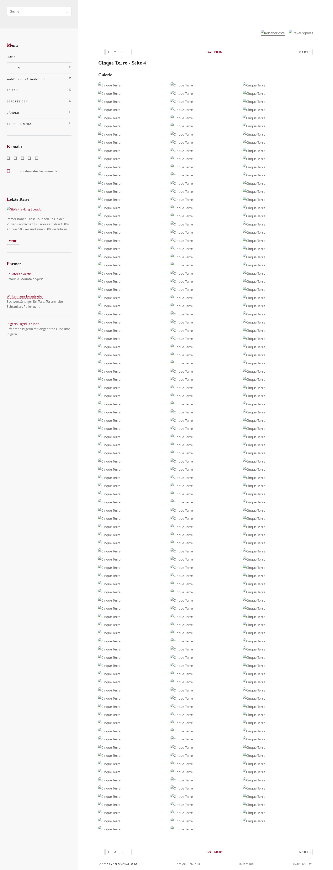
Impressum (246, 864)
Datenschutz (302, 864)
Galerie (214, 52)
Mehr (13, 241)
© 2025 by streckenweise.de (118, 864)
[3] (102, 52)
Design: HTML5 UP (189, 864)
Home (11, 56)
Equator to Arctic (19, 274)
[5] (129, 52)
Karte (305, 52)
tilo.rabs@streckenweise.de (37, 171)
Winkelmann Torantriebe (25, 296)
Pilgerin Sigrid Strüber (23, 324)
